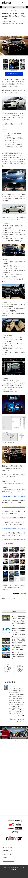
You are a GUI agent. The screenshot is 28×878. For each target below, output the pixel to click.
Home (14, 7)
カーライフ (23, 7)
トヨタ (3, 598)
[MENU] (25, 3)
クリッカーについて (8, 847)
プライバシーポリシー (8, 854)
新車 (16, 11)
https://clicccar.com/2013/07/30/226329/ (13, 539)
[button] (27, 7)
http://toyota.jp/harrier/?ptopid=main (12, 483)
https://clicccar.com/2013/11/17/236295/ (13, 518)
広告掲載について (7, 850)
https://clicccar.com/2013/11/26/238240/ (13, 496)
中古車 (4, 7)
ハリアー (14, 598)
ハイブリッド (8, 598)
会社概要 (5, 857)
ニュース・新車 (9, 11)
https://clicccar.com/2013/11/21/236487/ (13, 507)
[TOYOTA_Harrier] (14, 103)
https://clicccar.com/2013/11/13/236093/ (13, 528)
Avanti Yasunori (20, 23)
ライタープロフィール (8, 861)
